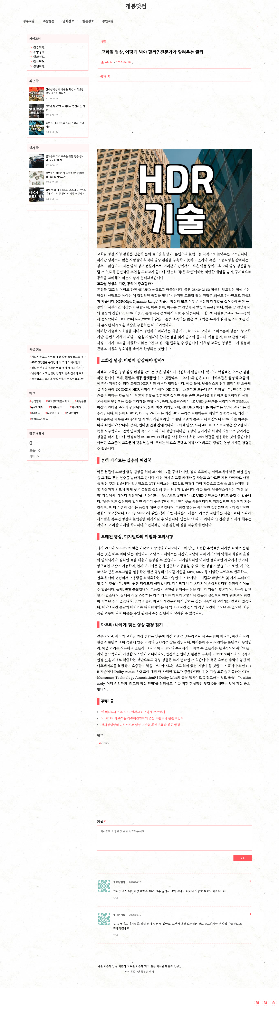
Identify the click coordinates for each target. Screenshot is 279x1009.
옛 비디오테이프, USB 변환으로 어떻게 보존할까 (133, 712)
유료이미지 (37, 407)
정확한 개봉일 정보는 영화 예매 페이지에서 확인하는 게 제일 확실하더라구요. (58, 368)
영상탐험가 (119, 882)
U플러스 (35, 413)
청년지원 (108, 21)
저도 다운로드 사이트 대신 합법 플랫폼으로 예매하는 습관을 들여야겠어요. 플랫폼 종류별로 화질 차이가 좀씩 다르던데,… (58, 357)
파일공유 (81, 401)
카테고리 (35, 39)
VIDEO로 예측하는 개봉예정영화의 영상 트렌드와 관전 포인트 (142, 718)
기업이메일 (72, 413)
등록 (242, 858)
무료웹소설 (53, 413)
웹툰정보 (88, 21)
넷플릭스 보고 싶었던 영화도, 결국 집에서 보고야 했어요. (58, 373)
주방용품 (48, 21)
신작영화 (36, 401)
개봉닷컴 (135, 6)
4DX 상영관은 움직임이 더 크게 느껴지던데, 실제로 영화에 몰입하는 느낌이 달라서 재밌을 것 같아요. (58, 362)
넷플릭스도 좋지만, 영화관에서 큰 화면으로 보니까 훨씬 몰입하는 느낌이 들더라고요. (58, 379)
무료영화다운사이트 (59, 401)
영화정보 (68, 21)
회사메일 (76, 407)
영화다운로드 (57, 407)
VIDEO (104, 743)
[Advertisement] (53, 285)
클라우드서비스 (39, 419)
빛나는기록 (119, 914)
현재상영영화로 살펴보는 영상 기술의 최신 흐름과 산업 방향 (140, 725)
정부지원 (29, 21)
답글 (115, 935)
